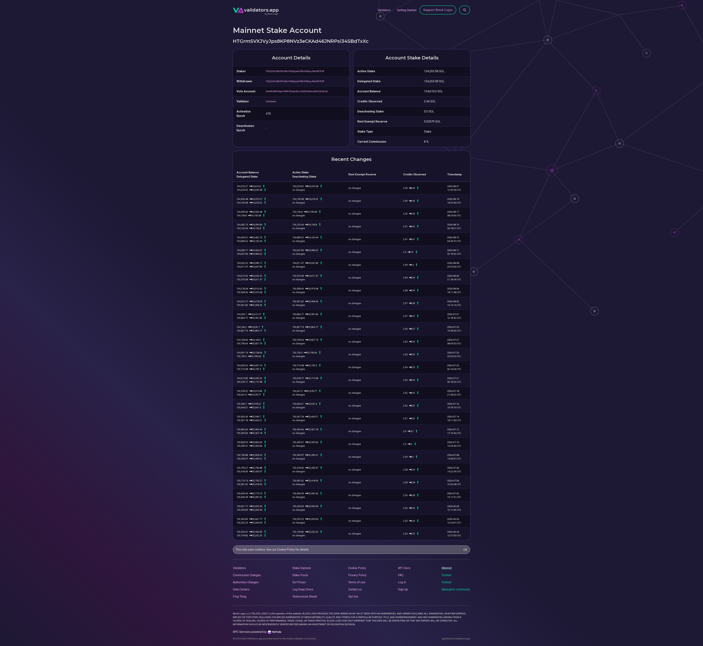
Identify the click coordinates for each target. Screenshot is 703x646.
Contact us (355, 589)
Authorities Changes (246, 582)
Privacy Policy (357, 575)
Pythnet (446, 582)
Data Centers (241, 589)
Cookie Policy (286, 549)
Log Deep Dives (302, 589)
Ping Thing (239, 596)
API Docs (404, 568)
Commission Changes (247, 575)
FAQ (400, 575)
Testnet (446, 575)
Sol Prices (299, 582)
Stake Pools (300, 575)
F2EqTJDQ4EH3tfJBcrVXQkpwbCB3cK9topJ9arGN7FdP (295, 71)
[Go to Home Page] (256, 10)
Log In (402, 582)
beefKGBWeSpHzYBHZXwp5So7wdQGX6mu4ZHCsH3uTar (297, 91)
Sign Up (403, 589)
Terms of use (356, 582)
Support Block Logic (438, 10)
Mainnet (447, 568)
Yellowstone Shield (304, 596)
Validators (383, 10)
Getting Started (406, 10)
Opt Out (353, 596)
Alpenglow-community (456, 589)
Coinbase (271, 101)
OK (465, 549)
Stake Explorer (301, 568)
